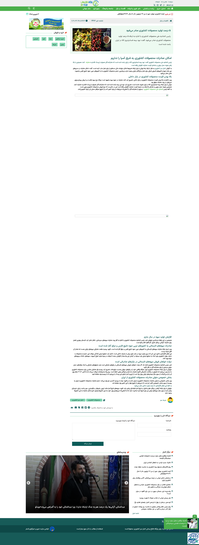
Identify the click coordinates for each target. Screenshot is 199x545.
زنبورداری (96, 8)
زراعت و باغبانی (149, 8)
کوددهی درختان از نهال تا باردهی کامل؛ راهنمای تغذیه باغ (153, 502)
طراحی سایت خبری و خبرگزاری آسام (37, 529)
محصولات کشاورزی (94, 400)
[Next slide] (28, 483)
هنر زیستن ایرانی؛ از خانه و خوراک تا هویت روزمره (155, 498)
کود (43, 39)
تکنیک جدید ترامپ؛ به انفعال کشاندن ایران (157, 463)
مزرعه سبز (163, 400)
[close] (195, 516)
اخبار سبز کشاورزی (77, 400)
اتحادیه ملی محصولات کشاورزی (153, 89)
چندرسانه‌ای (121, 452)
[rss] (164, 5)
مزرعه (55, 44)
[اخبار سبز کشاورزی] (90, 3)
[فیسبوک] (82, 408)
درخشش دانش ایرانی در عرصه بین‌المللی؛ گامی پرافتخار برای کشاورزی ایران (139, 14)
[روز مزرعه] (46, 24)
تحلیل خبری (161, 8)
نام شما (168, 421)
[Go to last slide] (126, 483)
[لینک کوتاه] (79, 408)
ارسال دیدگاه (88, 444)
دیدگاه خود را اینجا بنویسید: (125, 421)
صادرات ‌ (87, 62)
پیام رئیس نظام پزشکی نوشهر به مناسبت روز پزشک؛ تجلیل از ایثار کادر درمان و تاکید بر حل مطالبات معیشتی (152, 508)
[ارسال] (76, 407)
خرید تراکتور (60, 39)
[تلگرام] (161, 5)
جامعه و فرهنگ (108, 8)
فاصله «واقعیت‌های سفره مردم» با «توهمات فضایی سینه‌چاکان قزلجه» (176, 523)
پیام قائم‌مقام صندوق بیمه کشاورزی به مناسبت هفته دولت (152, 467)
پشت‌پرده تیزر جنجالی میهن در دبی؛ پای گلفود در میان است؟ (153, 492)
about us (170, 5)
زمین (62, 44)
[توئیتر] (154, 5)
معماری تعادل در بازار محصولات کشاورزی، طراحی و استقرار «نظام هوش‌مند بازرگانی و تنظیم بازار (152, 486)
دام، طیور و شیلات (134, 8)
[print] (72, 407)
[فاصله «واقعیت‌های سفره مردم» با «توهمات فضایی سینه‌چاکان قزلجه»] (192, 523)
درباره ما (170, 2)
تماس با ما (164, 2)
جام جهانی (87, 8)
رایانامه (168, 430)
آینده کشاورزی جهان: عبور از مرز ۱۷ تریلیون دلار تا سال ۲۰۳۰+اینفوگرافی (154, 472)
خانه (168, 8)
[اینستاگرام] (158, 5)
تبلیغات (157, 2)
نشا (50, 39)
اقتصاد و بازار (120, 8)
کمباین (36, 39)
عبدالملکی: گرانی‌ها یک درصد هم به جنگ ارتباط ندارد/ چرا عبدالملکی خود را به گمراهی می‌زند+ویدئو (80, 507)
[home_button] (171, 20)
